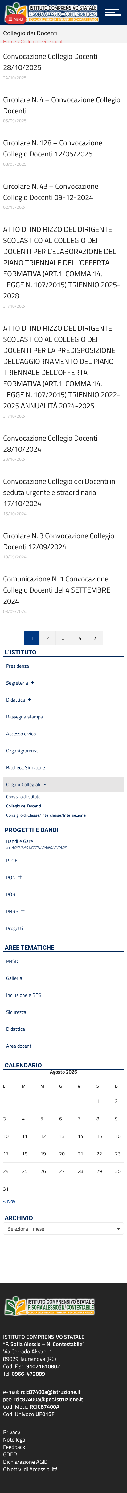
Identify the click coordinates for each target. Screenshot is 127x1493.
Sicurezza (16, 1012)
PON (11, 877)
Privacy (11, 1432)
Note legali (15, 1439)
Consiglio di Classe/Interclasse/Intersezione (46, 815)
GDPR (10, 1454)
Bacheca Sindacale (25, 767)
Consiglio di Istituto (23, 796)
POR (10, 894)
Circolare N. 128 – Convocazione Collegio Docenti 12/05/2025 (52, 148)
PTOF (11, 860)
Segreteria (17, 682)
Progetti (14, 928)
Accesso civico (21, 733)
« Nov (9, 1201)
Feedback (14, 1447)
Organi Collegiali (23, 784)
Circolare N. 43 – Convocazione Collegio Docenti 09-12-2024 (50, 191)
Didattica (15, 699)
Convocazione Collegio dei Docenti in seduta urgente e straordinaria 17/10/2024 (59, 492)
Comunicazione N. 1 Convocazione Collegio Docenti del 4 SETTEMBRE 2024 (56, 589)
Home (9, 42)
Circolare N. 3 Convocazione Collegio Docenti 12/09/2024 (58, 541)
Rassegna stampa (24, 716)
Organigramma (22, 750)
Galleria (14, 978)
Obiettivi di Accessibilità (30, 1469)
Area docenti (19, 1046)
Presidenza (17, 666)
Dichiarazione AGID (25, 1462)
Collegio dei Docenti (23, 806)
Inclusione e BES (23, 995)
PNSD (12, 961)
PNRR (12, 911)
